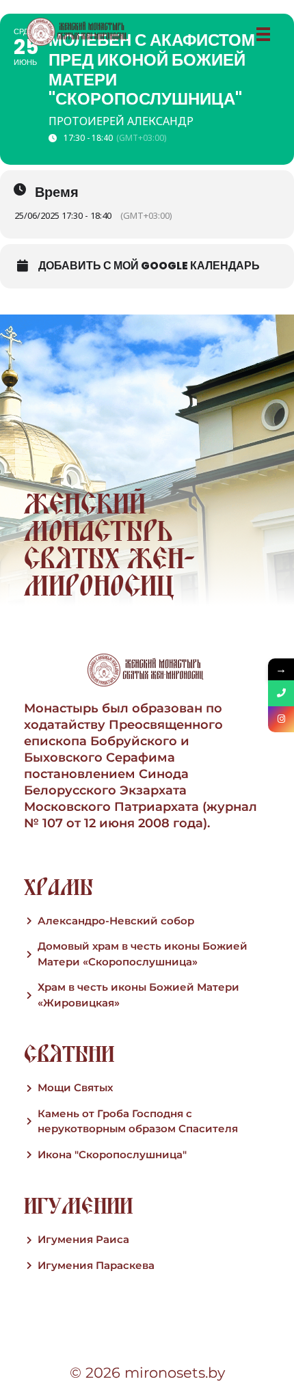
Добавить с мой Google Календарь (149, 266)
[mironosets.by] (78, 32)
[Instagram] (281, 719)
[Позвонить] (281, 693)
